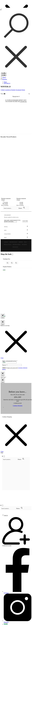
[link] (7, 416)
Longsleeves (8, 90)
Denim (23, 90)
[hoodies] (16, 263)
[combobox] (10, 208)
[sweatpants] (12, 263)
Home (5, 82)
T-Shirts (3, 90)
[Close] (3, 202)
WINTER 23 (7, 83)
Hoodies (13, 90)
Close (2, 317)
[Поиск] (16, 40)
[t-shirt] (8, 263)
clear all (23, 101)
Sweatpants (18, 90)
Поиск (20, 208)
